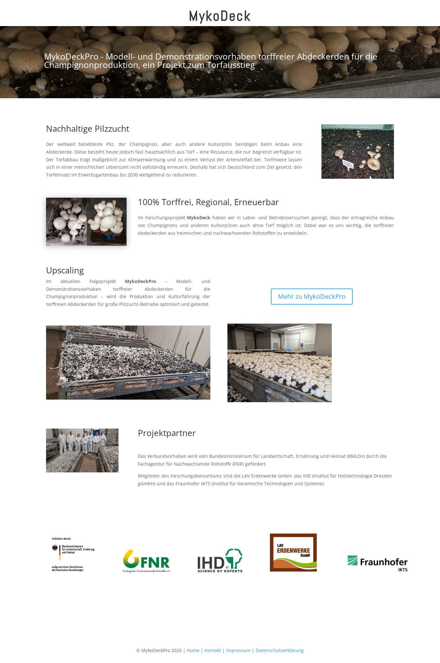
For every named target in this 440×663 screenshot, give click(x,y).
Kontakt (213, 650)
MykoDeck (220, 16)
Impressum (238, 650)
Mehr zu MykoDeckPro (312, 296)
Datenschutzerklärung (280, 650)
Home (193, 650)
